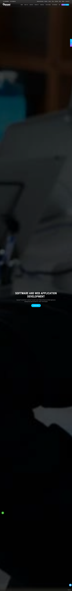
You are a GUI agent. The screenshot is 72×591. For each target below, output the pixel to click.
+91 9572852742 (13, 1)
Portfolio (56, 1)
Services (31, 4)
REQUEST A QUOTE (65, 4)
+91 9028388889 (6, 1)
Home (22, 4)
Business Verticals (40, 1)
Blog (60, 1)
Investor (46, 1)
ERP (59, 4)
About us (26, 4)
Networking (54, 4)
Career (50, 1)
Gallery (63, 1)
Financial (42, 4)
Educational (48, 4)
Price (53, 1)
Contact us (67, 1)
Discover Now (36, 305)
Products (37, 4)
